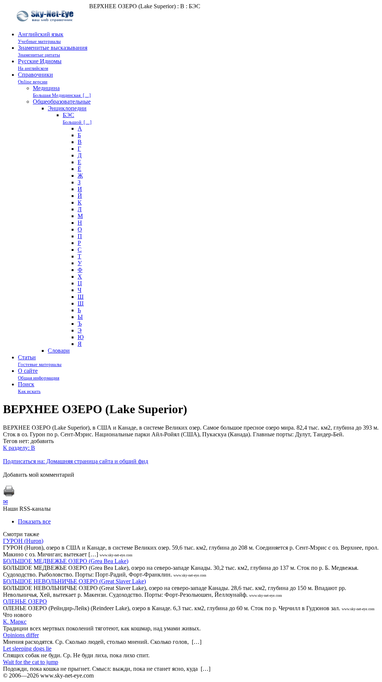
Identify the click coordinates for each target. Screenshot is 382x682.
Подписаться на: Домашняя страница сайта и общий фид (75, 461)
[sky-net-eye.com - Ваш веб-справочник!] (46, 27)
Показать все (34, 521)
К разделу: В (19, 448)
